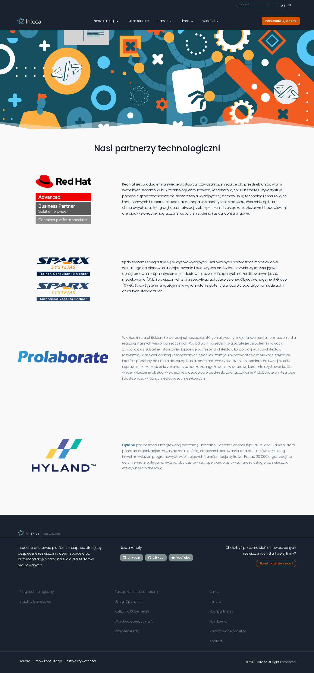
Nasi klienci (218, 621)
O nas (214, 591)
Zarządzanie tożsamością (136, 591)
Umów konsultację (48, 661)
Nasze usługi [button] (104, 20)
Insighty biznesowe (35, 601)
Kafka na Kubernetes (132, 611)
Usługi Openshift (128, 601)
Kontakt (216, 641)
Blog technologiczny (37, 591)
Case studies (138, 20)
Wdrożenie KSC (127, 631)
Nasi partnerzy (221, 611)
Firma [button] (185, 20)
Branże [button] (162, 20)
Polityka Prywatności (80, 661)
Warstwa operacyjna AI (134, 621)
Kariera (215, 601)
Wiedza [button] (208, 20)
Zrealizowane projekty (228, 631)
